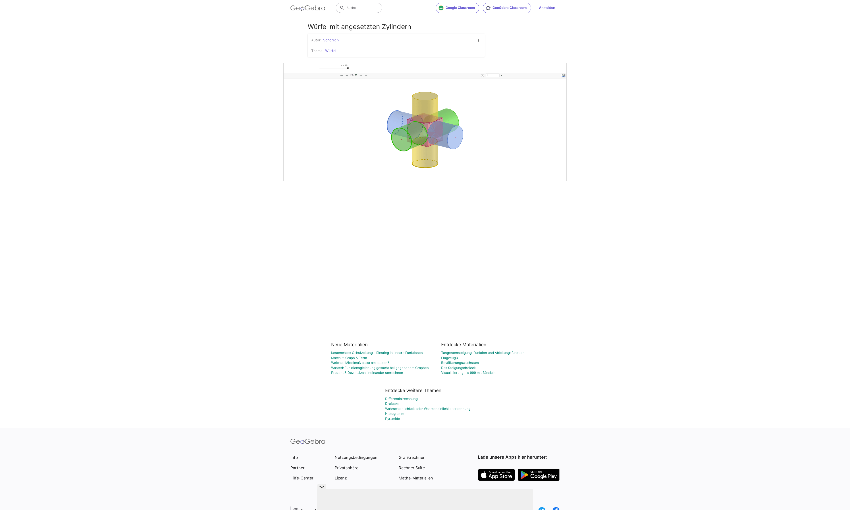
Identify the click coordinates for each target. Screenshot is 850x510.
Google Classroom (460, 8)
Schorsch (331, 40)
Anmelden (547, 8)
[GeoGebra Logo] (307, 8)
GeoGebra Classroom (510, 8)
